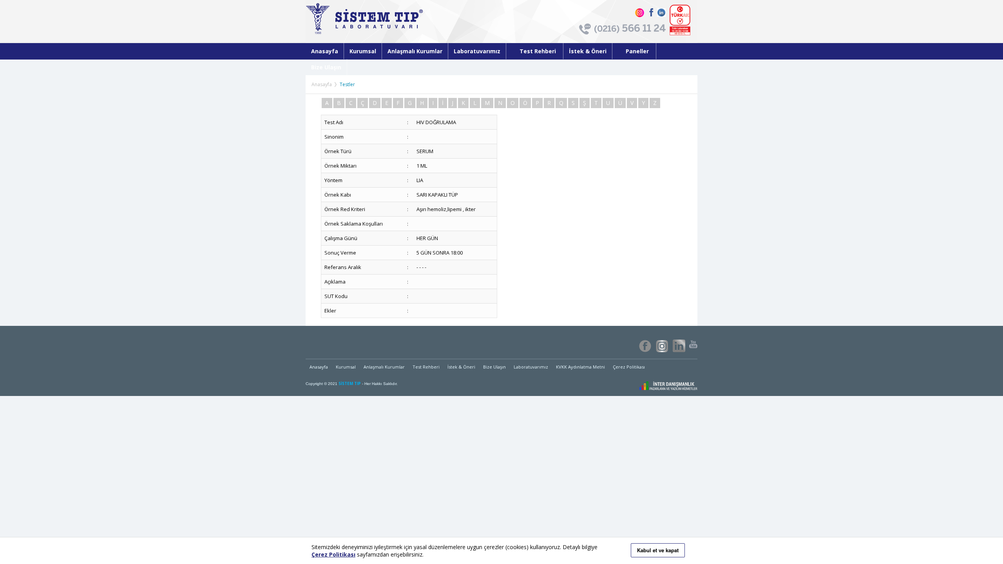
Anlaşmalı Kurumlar (414, 51)
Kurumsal (362, 51)
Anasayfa (324, 51)
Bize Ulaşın (326, 67)
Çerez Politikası (629, 367)
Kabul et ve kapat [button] (658, 550)
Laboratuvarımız (477, 51)
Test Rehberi (539, 51)
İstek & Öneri (588, 51)
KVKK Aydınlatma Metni (580, 367)
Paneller (638, 51)
